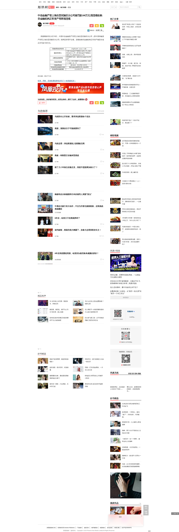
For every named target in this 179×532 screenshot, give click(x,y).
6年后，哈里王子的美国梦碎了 (67, 218)
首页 (40, 2)
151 (103, 134)
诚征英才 (86, 527)
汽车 (82, 2)
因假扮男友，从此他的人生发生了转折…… (117, 388)
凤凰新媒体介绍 (51, 527)
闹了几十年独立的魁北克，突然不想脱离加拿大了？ (76, 167)
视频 (49, 2)
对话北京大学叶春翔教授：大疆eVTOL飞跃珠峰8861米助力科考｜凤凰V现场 (125, 282)
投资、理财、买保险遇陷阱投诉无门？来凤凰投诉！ (57, 81)
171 (103, 236)
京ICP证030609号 (127, 527)
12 (103, 161)
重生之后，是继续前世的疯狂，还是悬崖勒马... (134, 389)
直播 (53, 2)
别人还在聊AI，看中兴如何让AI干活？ (124, 287)
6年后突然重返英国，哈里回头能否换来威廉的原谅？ (77, 253)
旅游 (103, 2)
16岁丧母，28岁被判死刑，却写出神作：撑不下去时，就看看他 (61, 99)
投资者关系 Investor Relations (66, 527)
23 (103, 150)
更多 (121, 2)
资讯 (44, 2)
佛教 (108, 2)
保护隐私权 (94, 527)
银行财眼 (63, 7)
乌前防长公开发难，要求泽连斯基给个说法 (72, 116)
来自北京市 (53, 26)
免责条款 (102, 527)
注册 (127, 2)
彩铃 (136, 373)
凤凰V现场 (115, 251)
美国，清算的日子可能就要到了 (68, 128)
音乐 (132, 373)
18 (103, 173)
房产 (86, 2)
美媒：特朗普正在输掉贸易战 (67, 155)
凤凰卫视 (58, 2)
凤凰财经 (130, 311)
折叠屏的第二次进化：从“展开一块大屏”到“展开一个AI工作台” (125, 292)
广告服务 (79, 527)
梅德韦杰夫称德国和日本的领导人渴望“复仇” (73, 194)
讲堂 (129, 373)
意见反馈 (109, 527)
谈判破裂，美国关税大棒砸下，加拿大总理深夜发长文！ (78, 230)
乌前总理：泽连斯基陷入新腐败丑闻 (70, 143)
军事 (95, 2)
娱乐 (69, 2)
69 (103, 200)
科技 (90, 2)
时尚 (77, 2)
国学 (112, 2)
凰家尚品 (114, 503)
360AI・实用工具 (96, 30)
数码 (116, 2)
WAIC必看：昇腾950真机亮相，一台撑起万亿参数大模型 (125, 276)
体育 (73, 2)
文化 (99, 2)
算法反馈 (101, 111)
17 (103, 259)
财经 (64, 2)
